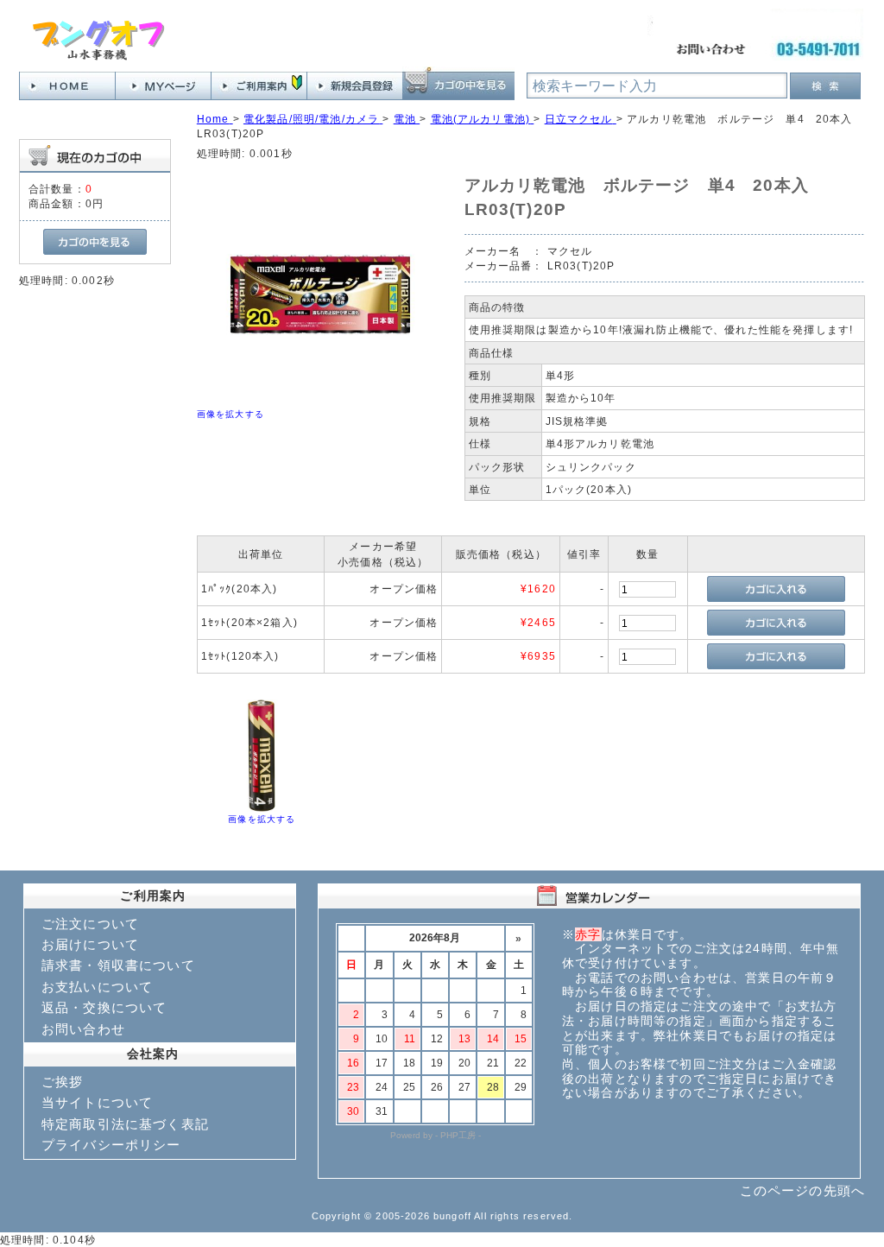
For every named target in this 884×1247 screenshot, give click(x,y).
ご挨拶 (62, 1081)
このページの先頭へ (802, 1190)
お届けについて (90, 944)
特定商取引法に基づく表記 (125, 1124)
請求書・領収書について (118, 965)
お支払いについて (97, 986)
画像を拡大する (230, 414)
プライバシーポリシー (111, 1144)
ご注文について (90, 923)
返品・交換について (104, 1007)
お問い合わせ (83, 1029)
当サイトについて (97, 1102)
